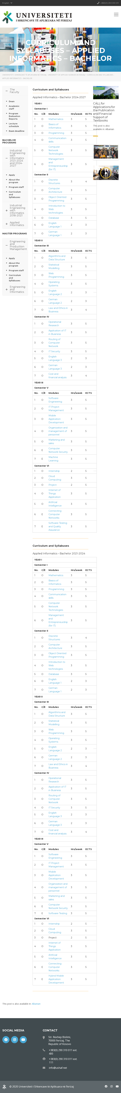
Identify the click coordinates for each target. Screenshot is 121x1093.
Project (53, 484)
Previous (98, 151)
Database (54, 218)
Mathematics (56, 119)
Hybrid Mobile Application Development (56, 979)
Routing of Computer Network (54, 343)
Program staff (16, 187)
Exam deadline (16, 131)
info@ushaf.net (58, 1068)
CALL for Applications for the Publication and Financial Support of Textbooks (104, 112)
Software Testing (58, 913)
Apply (12, 175)
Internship (54, 471)
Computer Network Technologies (56, 150)
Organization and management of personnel (58, 431)
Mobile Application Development (56, 419)
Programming (56, 133)
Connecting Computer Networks (55, 514)
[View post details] (106, 92)
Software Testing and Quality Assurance (58, 526)
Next (113, 151)
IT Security (54, 351)
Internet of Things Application (55, 493)
